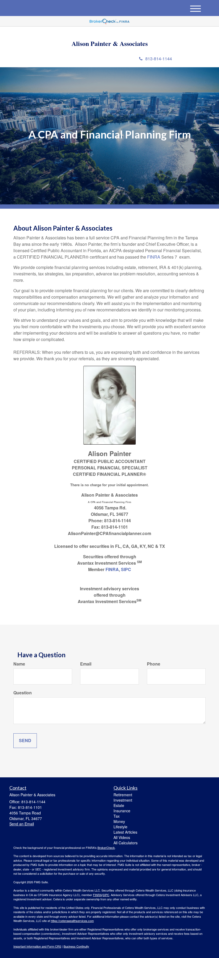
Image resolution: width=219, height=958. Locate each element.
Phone (153, 664)
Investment (123, 800)
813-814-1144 (158, 59)
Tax (117, 816)
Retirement (123, 794)
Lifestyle (120, 826)
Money (119, 821)
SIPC (126, 569)
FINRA (153, 257)
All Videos (122, 837)
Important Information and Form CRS (37, 946)
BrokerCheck (106, 847)
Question (22, 693)
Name (19, 664)
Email (85, 664)
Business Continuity (76, 946)
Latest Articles (125, 832)
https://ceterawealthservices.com (72, 921)
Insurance (122, 810)
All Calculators (126, 842)
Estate (119, 805)
